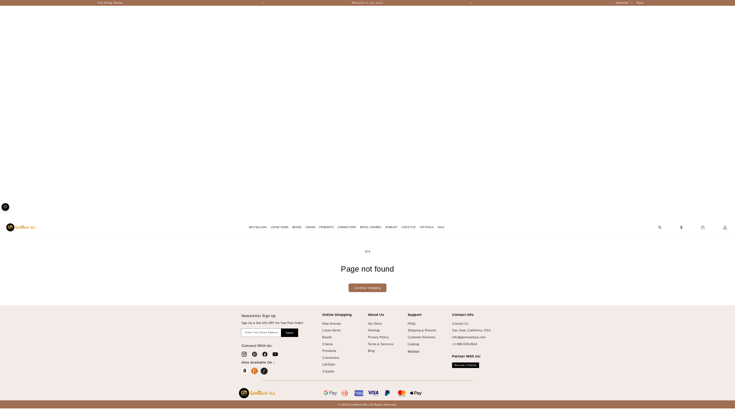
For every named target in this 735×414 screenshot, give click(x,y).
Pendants (329, 350)
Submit (289, 332)
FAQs (412, 323)
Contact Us (460, 323)
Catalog (413, 344)
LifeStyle (328, 364)
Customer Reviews (421, 337)
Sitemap (374, 330)
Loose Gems (331, 330)
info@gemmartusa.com (469, 337)
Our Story (375, 323)
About (640, 2)
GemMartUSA (358, 404)
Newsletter (622, 2)
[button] (280, 227)
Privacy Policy (378, 337)
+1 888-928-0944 (464, 344)
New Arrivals (331, 323)
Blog (371, 350)
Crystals (328, 371)
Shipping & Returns (422, 330)
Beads (327, 337)
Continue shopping (367, 287)
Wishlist (410, 351)
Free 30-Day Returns (110, 2)
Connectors (330, 357)
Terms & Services (381, 344)
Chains (327, 344)
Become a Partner (466, 365)
